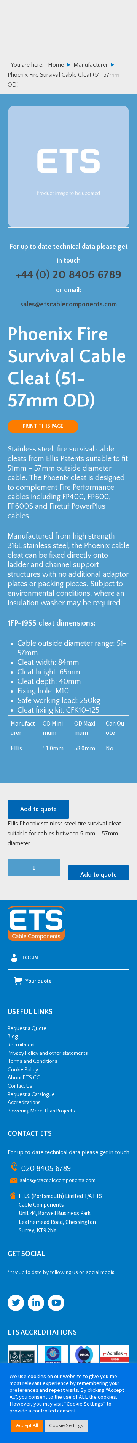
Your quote (38, 981)
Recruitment (21, 1045)
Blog (13, 1036)
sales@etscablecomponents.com (68, 304)
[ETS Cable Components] (36, 939)
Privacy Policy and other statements (48, 1053)
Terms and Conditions (32, 1061)
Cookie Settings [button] (66, 1425)
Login (30, 958)
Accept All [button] (27, 1425)
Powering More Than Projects (41, 1111)
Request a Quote (27, 1028)
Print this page (43, 426)
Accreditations (24, 1103)
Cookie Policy (23, 1070)
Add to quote (38, 809)
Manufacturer (90, 64)
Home (56, 64)
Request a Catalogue (31, 1095)
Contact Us (20, 1086)
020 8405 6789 (46, 1168)
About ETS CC (24, 1078)
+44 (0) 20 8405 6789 (68, 275)
